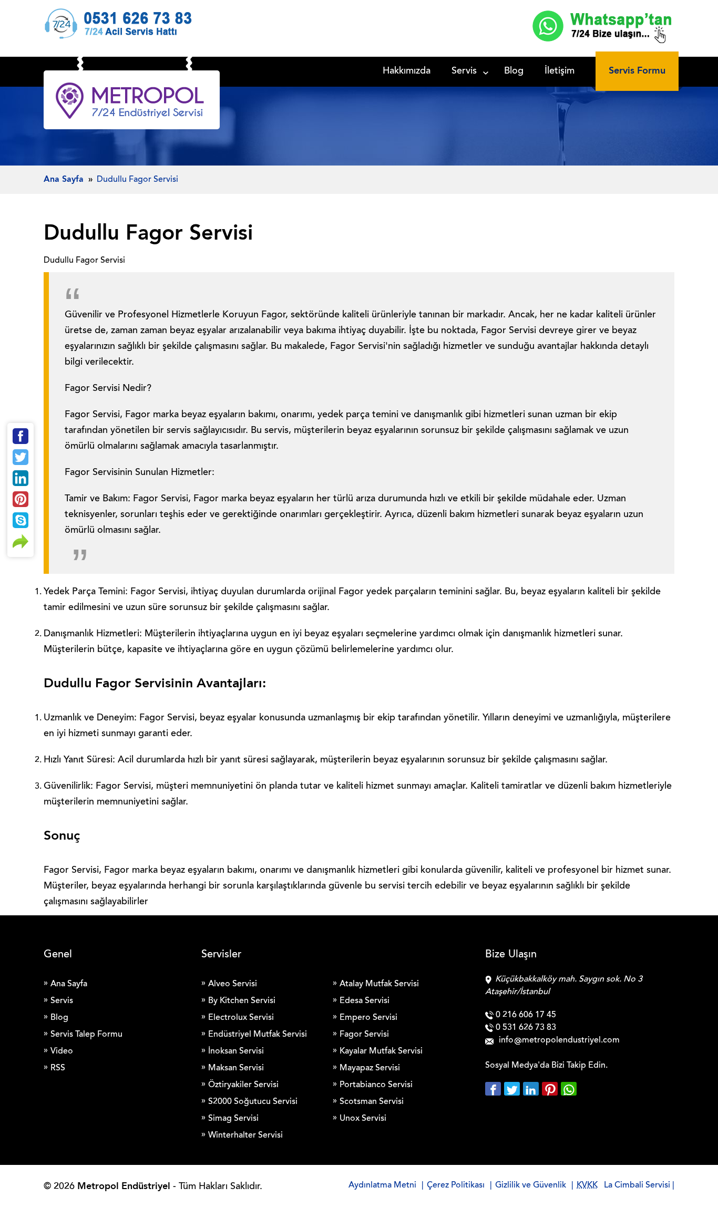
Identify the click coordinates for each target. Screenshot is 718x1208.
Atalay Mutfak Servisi (379, 984)
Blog (514, 71)
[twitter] (513, 1089)
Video (61, 1051)
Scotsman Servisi (372, 1102)
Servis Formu (637, 71)
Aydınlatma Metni (382, 1185)
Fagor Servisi (364, 1034)
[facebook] (494, 1089)
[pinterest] (551, 1089)
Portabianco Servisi (376, 1085)
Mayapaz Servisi (370, 1068)
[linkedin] (532, 1089)
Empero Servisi (368, 1018)
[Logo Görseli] (131, 102)
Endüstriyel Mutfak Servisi (257, 1034)
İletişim (560, 71)
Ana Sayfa (68, 984)
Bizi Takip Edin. (579, 1065)
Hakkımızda (406, 71)
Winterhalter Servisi (245, 1135)
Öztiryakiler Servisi (243, 1085)
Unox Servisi (363, 1118)
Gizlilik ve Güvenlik (530, 1185)
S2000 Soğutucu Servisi (253, 1102)
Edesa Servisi (364, 1001)
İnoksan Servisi (236, 1051)
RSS (57, 1068)
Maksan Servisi (236, 1068)
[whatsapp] (569, 1089)
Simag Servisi (233, 1118)
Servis (464, 71)
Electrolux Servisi (241, 1018)
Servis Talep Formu (86, 1034)
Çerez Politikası (456, 1185)
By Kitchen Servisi (241, 1001)
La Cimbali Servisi (637, 1185)
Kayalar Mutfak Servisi (381, 1051)
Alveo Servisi (232, 984)
